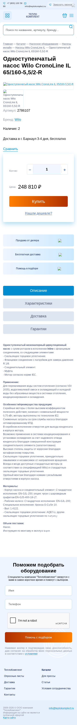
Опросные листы (14, 676)
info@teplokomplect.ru (61, 708)
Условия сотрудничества (56, 688)
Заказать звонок (62, 4)
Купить (38, 201)
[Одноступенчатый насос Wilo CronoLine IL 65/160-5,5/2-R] (38, 84)
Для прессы (48, 676)
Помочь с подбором (38, 637)
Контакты (9, 694)
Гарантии (9, 688)
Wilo (18, 119)
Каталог (46, 670)
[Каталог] (7, 15)
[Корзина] (64, 15)
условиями (31, 653)
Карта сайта (9, 717)
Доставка (9, 682)
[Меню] (71, 15)
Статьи (46, 682)
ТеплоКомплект (13, 670)
